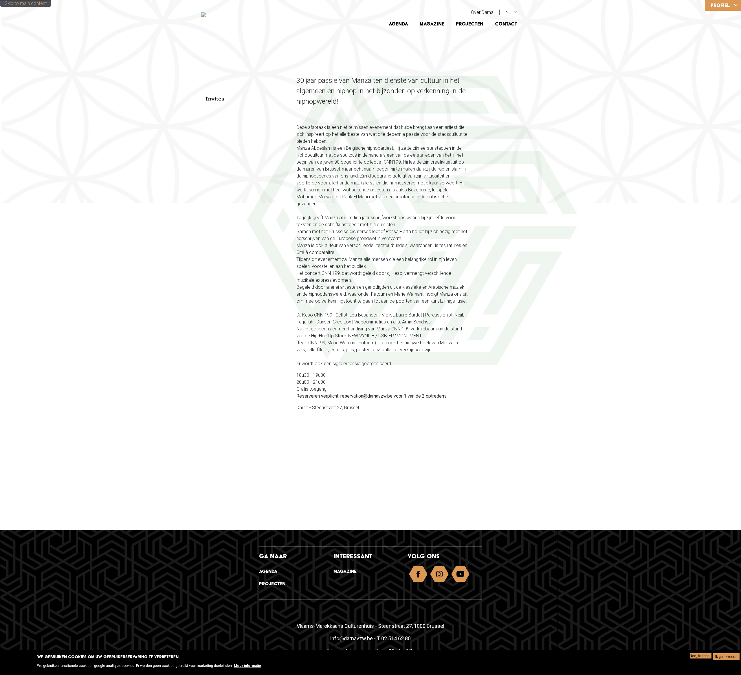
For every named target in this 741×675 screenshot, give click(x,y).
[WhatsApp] (727, 82)
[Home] (241, 14)
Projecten (469, 24)
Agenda (398, 24)
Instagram (439, 575)
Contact (506, 24)
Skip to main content (26, 3)
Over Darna (482, 12)
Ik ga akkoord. (726, 657)
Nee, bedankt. (700, 656)
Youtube (460, 575)
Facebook (418, 575)
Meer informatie (247, 666)
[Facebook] (727, 39)
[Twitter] (727, 61)
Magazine (432, 24)
